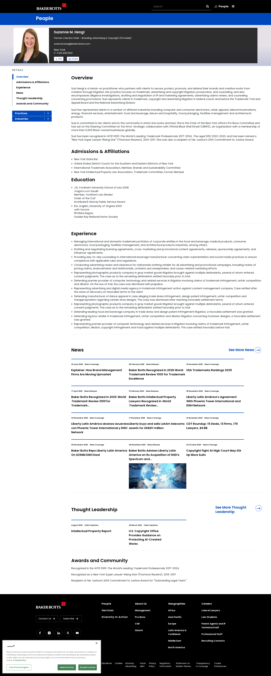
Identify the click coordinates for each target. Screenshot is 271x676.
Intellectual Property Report (91, 531)
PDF (60, 58)
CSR (137, 623)
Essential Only (67, 667)
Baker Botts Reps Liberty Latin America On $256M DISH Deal (99, 453)
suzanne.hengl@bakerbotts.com (72, 43)
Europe (172, 623)
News (19, 93)
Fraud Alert (143, 665)
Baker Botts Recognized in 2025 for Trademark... (98, 401)
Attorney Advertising (130, 665)
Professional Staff (211, 634)
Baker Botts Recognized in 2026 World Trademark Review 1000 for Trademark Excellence (157, 374)
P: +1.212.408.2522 (63, 53)
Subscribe (68, 618)
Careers (206, 603)
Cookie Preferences (220, 665)
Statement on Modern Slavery (183, 665)
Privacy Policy (152, 665)
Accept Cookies (87, 667)
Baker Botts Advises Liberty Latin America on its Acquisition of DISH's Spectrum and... (154, 455)
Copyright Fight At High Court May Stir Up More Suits (213, 453)
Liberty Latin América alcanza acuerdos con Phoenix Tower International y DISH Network (100, 428)
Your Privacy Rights (19, 667)
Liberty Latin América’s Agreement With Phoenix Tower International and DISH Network (213, 401)
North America (176, 647)
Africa (171, 610)
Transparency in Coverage (203, 665)
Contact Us (45, 618)
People (106, 603)
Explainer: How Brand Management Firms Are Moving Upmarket (96, 372)
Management (142, 610)
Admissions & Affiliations (32, 82)
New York (59, 50)
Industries (21, 119)
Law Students (209, 617)
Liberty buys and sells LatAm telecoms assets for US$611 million (157, 426)
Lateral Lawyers (210, 610)
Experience (23, 87)
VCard (75, 58)
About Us (141, 603)
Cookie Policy (19, 660)
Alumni (139, 630)
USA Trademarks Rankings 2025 (209, 370)
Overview (22, 76)
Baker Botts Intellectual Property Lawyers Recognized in (152, 401)
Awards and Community (32, 103)
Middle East (174, 640)
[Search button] (210, 6)
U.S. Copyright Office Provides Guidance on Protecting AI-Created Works (145, 537)
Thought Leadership (29, 98)
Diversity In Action (115, 617)
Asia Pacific (175, 617)
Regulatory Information (165, 665)
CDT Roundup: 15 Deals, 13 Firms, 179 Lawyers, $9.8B (212, 426)
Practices (21, 113)
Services (108, 610)
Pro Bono (140, 617)
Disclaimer (107, 663)
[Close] (96, 643)
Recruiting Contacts (213, 640)
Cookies (119, 663)
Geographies (176, 603)
